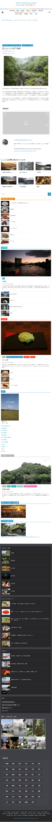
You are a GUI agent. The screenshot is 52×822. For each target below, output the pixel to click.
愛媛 (39, 791)
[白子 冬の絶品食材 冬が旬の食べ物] (6, 643)
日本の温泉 (48, 813)
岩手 (26, 763)
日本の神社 (34, 10)
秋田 (20, 763)
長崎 (39, 796)
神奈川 (13, 774)
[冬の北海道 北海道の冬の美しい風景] (6, 664)
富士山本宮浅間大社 (5, 426)
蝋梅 (38, 186)
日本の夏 (22, 10)
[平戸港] (43, 162)
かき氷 (11, 372)
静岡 (13, 780)
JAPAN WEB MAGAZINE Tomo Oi (9, 51)
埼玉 (39, 769)
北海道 (6, 763)
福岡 (26, 796)
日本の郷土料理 (10, 813)
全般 (36, 13)
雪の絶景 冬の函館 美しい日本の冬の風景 (20, 655)
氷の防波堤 (23, 186)
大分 (7, 802)
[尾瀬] (5, 313)
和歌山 (13, 785)
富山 (33, 774)
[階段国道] (6, 561)
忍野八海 (3, 451)
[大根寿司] (5, 210)
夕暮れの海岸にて (7, 172)
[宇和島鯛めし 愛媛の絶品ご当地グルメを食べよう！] (6, 636)
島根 (26, 791)
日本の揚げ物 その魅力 (16, 627)
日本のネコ (12, 300)
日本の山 (15, 815)
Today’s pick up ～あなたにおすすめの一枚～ (29, 813)
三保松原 (3, 446)
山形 (33, 763)
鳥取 (7, 791)
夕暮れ (4, 281)
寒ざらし (12, 378)
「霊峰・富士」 (4, 421)
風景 (18, 10)
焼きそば (12, 234)
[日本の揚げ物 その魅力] (6, 628)
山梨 (7, 780)
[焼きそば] (5, 235)
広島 (20, 791)
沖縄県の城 (14, 486)
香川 (13, 796)
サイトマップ (5, 710)
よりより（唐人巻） (14, 385)
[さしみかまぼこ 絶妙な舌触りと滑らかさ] (5, 204)
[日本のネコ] (5, 300)
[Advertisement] (26, 31)
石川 (39, 774)
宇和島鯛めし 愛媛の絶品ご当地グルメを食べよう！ (22, 635)
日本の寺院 (40, 10)
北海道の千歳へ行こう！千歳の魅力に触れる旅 (21, 679)
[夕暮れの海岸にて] (8, 162)
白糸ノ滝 (3, 444)
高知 (7, 796)
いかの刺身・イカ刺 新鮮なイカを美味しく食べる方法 (23, 603)
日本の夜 (13, 575)
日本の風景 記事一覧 (15, 812)
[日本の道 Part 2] (5, 294)
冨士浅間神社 (4, 432)
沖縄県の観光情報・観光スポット (30, 486)
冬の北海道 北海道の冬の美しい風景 (19, 663)
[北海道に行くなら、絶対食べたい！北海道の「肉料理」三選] (6, 672)
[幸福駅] (6, 553)
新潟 (20, 774)
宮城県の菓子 (26, 357)
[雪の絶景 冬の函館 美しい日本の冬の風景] (6, 656)
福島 (7, 769)
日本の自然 (30, 812)
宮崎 (20, 802)
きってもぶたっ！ (14, 228)
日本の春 (13, 591)
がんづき (12, 241)
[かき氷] (5, 373)
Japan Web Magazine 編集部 (8, 283)
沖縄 (33, 802)
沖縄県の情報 (20, 486)
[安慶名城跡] (26, 471)
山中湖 (2, 449)
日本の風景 (8, 812)
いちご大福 (12, 221)
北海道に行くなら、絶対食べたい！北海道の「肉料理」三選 (24, 671)
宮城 (39, 763)
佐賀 (33, 796)
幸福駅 (12, 552)
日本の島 (34, 812)
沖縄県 (9, 486)
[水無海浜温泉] (6, 688)
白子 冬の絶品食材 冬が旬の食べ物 (19, 643)
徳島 (20, 796)
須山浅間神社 (4, 435)
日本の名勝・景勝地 (23, 812)
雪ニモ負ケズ (23, 172)
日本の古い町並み (18, 13)
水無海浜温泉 (14, 687)
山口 (33, 791)
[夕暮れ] (26, 263)
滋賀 (39, 780)
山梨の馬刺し (13, 215)
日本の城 (4, 486)
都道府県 (36, 815)
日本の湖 (38, 812)
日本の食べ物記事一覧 (44, 812)
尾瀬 (11, 313)
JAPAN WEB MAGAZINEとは (8, 702)
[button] (32, 14)
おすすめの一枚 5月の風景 (27, 45)
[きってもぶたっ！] (5, 229)
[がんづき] (5, 242)
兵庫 (39, 785)
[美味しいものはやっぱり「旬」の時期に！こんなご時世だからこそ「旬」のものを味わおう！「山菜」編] (6, 620)
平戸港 (39, 172)
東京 (7, 774)
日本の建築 (39, 813)
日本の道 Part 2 (13, 294)
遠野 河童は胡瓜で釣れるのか (16, 306)
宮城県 (4, 357)
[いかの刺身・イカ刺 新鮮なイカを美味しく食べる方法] (6, 604)
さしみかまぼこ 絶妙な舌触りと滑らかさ (19, 203)
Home (5, 812)
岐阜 (26, 780)
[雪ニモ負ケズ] (26, 162)
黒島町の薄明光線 (7, 186)
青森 (13, 763)
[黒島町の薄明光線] (8, 177)
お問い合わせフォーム (7, 707)
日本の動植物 (25, 815)
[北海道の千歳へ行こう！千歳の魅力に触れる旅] (6, 680)
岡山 (13, 791)
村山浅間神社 (4, 430)
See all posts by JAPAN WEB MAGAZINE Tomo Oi (25, 151)
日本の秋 (28, 10)
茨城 (13, 769)
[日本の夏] (6, 584)
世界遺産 (26, 13)
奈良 (20, 785)
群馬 (26, 769)
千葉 (33, 769)
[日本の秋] (6, 568)
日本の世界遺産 (30, 815)
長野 (26, 774)
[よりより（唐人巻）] (5, 385)
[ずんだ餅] (26, 338)
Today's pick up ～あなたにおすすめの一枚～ (11, 45)
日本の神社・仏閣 (10, 815)
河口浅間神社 (4, 439)
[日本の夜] (6, 576)
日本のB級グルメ (17, 813)
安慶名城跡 (6, 489)
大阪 (33, 785)
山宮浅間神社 (4, 428)
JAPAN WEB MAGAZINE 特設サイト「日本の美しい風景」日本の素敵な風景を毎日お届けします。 (20, 537)
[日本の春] (6, 591)
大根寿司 (12, 209)
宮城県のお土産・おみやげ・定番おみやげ (14, 357)
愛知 (20, 780)
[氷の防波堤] (26, 177)
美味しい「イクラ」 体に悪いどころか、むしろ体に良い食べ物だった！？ (27, 611)
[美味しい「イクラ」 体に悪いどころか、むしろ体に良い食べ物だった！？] (6, 612)
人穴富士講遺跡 (4, 442)
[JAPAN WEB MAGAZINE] (2, 12)
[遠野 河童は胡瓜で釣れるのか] (5, 307)
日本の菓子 (33, 357)
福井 (33, 780)
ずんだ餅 (5, 360)
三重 (7, 785)
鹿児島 (26, 802)
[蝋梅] (43, 177)
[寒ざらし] (5, 379)
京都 (26, 785)
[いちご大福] (5, 222)
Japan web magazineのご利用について (11, 705)
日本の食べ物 (12, 10)
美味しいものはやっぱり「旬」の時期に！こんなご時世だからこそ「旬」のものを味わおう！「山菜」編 (30, 619)
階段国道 (13, 560)
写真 (31, 13)
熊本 (13, 802)
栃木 (20, 769)
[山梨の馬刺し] (5, 216)
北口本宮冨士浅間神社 (6, 437)
